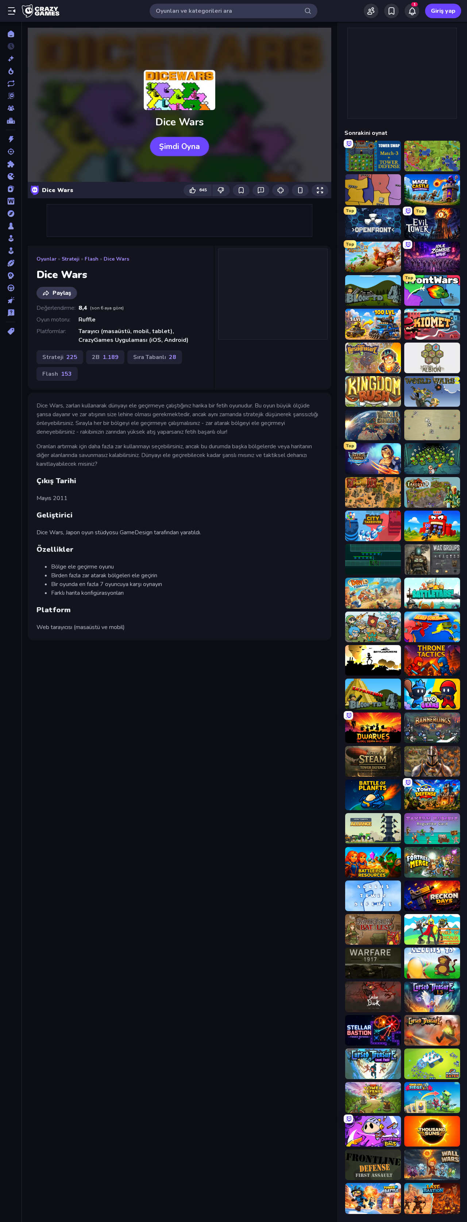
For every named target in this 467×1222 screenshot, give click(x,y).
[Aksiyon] (11, 139)
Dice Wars (116, 258)
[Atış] (11, 151)
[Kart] (11, 189)
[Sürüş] (11, 288)
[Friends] (371, 11)
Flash (92, 258)
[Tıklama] (11, 300)
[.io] (11, 176)
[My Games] (391, 11)
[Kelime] (11, 201)
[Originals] (11, 96)
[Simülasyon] (11, 251)
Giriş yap (443, 11)
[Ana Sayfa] (11, 34)
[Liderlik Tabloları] (11, 120)
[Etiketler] (11, 331)
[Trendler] (11, 71)
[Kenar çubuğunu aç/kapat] (11, 11)
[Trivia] (11, 313)
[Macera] (11, 213)
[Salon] (11, 238)
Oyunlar (46, 258)
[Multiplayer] (11, 108)
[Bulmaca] (11, 164)
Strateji (71, 258)
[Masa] (11, 226)
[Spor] (11, 263)
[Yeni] (11, 58)
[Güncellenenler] (11, 83)
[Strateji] (11, 275)
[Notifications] (412, 11)
